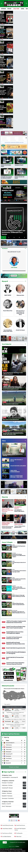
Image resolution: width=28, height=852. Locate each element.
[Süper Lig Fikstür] (25, 772)
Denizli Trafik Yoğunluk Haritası (20, 829)
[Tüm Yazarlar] (25, 248)
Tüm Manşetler (19, 833)
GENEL (22, 8)
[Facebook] (9, 820)
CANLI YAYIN (16, 8)
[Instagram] (14, 820)
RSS (5, 842)
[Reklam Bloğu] (14, 133)
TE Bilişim (17, 846)
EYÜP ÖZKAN (14, 267)
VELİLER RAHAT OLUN (14, 252)
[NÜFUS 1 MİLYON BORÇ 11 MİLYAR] (5, 460)
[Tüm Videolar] (25, 440)
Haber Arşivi (18, 836)
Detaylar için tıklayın (14, 767)
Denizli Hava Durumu (20, 825)
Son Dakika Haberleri (6, 836)
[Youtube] (19, 820)
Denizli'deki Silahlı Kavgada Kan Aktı (15, 648)
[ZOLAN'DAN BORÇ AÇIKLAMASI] (5, 465)
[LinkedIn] (16, 820)
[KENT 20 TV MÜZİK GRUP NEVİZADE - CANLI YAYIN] (5, 476)
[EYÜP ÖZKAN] (14, 261)
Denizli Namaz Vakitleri (7, 828)
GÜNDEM (3, 8)
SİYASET (9, 8)
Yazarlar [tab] (4, 248)
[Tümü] (25, 281)
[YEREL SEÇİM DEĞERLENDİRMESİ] (5, 471)
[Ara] (26, 3)
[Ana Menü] (1, 3)
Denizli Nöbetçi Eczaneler (7, 825)
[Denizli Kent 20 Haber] (13, 4)
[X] (12, 820)
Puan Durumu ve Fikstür (7, 833)
